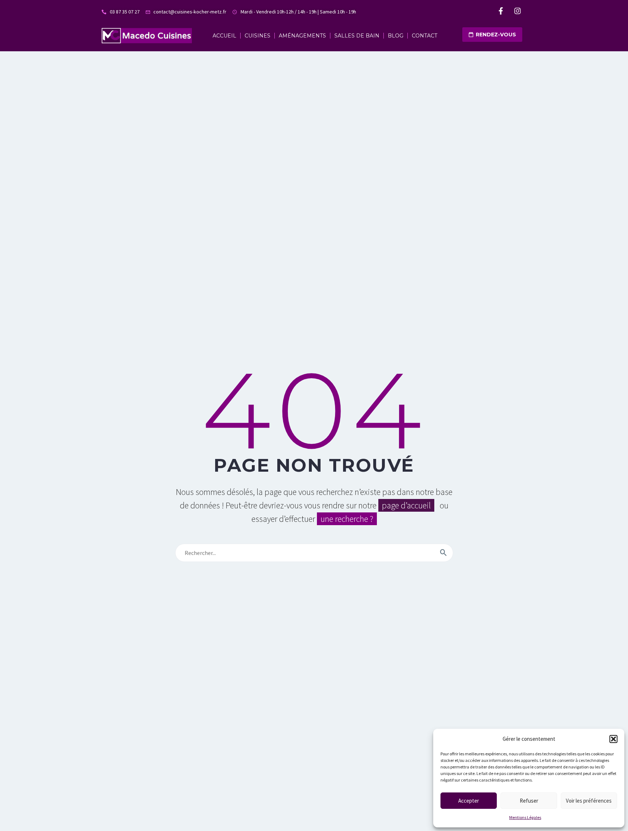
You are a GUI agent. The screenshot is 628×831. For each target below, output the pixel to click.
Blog (395, 35)
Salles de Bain (356, 35)
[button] (613, 739)
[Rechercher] (444, 553)
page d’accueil (406, 505)
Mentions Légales (525, 817)
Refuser (529, 800)
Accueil (224, 35)
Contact (424, 35)
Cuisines (257, 35)
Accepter (468, 800)
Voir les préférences (589, 800)
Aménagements (302, 35)
